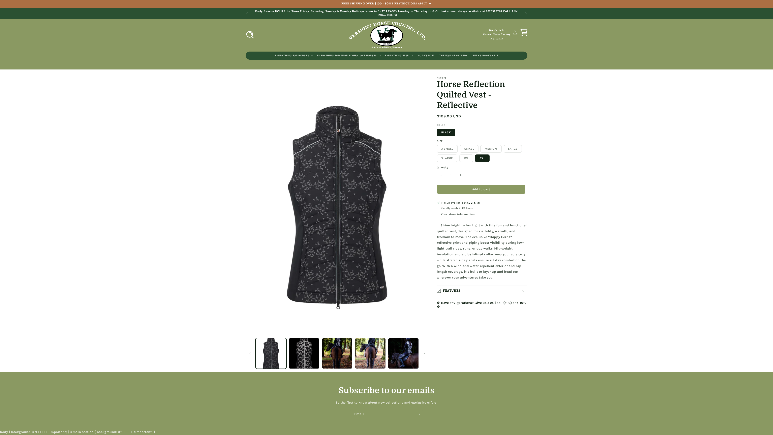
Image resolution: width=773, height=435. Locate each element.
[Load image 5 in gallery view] (403, 353)
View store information (458, 214)
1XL (468, 159)
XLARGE (449, 159)
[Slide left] (250, 353)
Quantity (442, 167)
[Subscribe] (418, 414)
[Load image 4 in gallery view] (370, 353)
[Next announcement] (526, 13)
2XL (482, 158)
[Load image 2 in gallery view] (303, 353)
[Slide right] (424, 353)
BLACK (446, 132)
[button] (250, 34)
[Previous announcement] (247, 13)
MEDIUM (493, 150)
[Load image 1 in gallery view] (270, 353)
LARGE (515, 150)
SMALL (471, 150)
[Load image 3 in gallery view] (337, 353)
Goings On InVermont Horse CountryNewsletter (497, 34)
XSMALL (449, 150)
